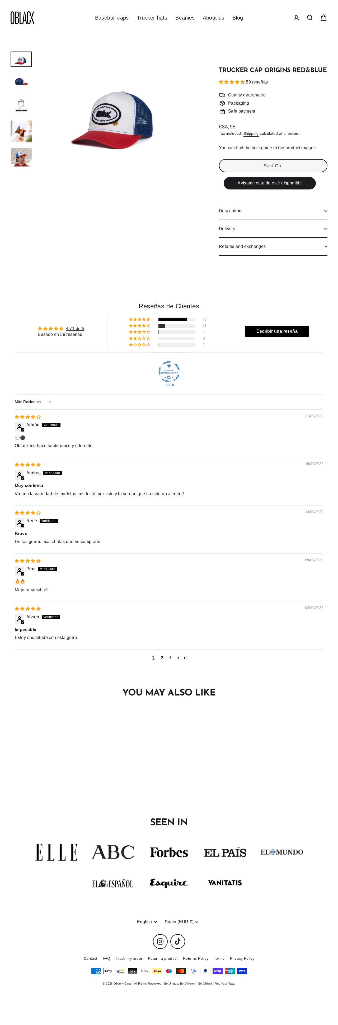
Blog (237, 18)
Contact (90, 958)
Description (230, 210)
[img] (28, 417)
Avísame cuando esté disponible (270, 183)
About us (213, 18)
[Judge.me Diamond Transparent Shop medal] (169, 371)
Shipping (251, 134)
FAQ (106, 958)
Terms (219, 958)
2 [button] (162, 658)
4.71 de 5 (75, 328)
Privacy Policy (242, 958)
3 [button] (170, 658)
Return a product (163, 958)
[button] (232, 82)
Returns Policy (196, 958)
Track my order (129, 958)
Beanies (185, 18)
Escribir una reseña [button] (277, 331)
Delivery (227, 228)
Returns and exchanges (242, 246)
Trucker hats (152, 18)
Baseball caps (112, 18)
